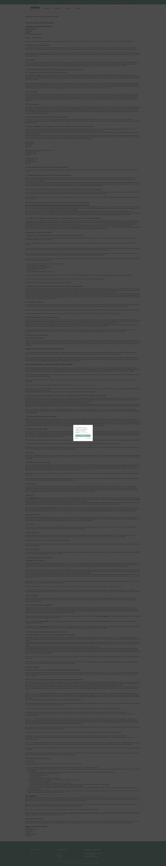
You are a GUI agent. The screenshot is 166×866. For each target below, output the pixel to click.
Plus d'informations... (84, 432)
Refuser (77, 438)
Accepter (83, 435)
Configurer (88, 438)
